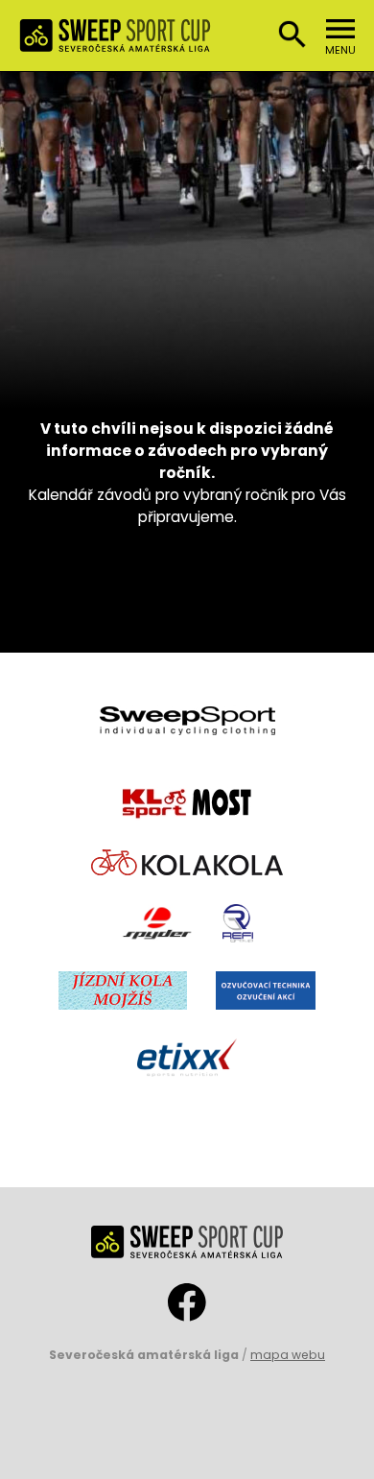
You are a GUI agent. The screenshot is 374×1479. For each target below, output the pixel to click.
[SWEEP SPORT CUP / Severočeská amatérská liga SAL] (115, 40)
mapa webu (287, 1355)
